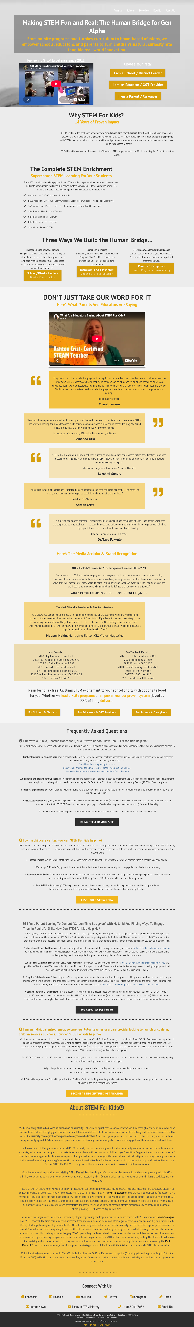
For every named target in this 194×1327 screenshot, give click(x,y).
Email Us (167, 1307)
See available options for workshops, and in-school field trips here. (97, 771)
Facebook (31, 1297)
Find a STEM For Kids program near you (151, 948)
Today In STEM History (85, 1307)
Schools (130, 10)
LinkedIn (58, 1297)
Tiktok (167, 1297)
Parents (118, 10)
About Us (170, 10)
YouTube (86, 1297)
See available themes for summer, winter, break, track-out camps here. (97, 767)
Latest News (38, 1307)
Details (157, 10)
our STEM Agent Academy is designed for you (143, 962)
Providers (144, 10)
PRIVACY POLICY (103, 1325)
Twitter (112, 1297)
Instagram (139, 1297)
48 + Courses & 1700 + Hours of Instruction (49, 195)
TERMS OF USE (90, 1325)
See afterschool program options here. (97, 764)
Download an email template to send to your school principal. (131, 984)
